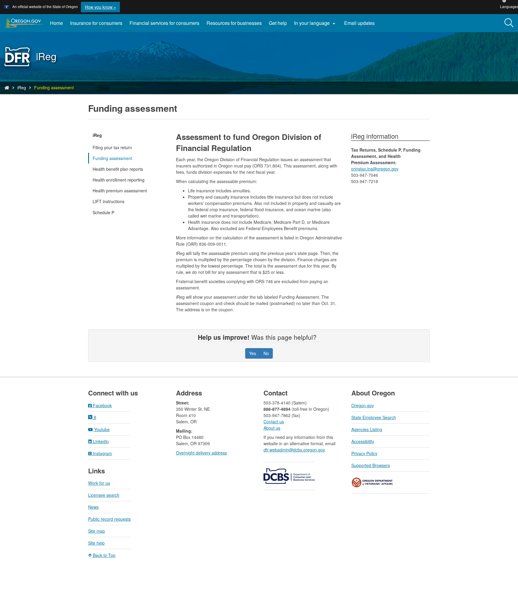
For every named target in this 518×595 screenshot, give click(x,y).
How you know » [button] (100, 7)
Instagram (102, 453)
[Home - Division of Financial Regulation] (6, 87)
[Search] (509, 23)
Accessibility (362, 441)
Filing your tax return (112, 147)
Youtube (101, 429)
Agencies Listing (366, 429)
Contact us (273, 422)
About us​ (271, 428)
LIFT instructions (108, 201)
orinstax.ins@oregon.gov (374, 169)
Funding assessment (112, 158)
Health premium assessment (120, 191)
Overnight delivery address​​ (201, 453)
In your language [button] (315, 23)
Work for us (99, 483)
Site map (96, 531)
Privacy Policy (364, 453)
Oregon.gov (362, 405)
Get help (278, 22)
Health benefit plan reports (118, 169)
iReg (21, 87)
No (266, 353)
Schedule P (103, 212)
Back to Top (103, 555)
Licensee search (103, 495)
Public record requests (109, 519)
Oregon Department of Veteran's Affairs (372, 482)
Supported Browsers (370, 465)
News (93, 507)
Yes (252, 353)
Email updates (361, 25)
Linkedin (100, 441)
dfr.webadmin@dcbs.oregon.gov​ (294, 450)
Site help (96, 543)
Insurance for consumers (96, 22)
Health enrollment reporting (118, 180)
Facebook (102, 405)
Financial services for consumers (164, 22)
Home (56, 22)
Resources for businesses (234, 22)
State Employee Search (373, 417)
